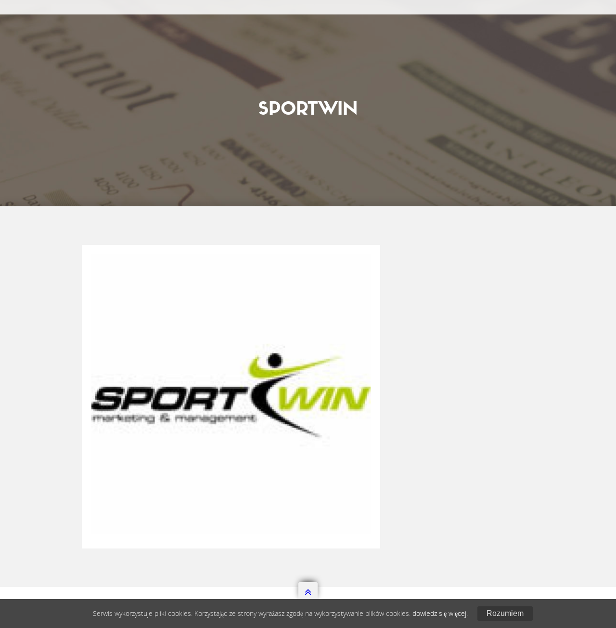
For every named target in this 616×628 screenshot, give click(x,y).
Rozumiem (505, 613)
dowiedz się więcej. (440, 613)
